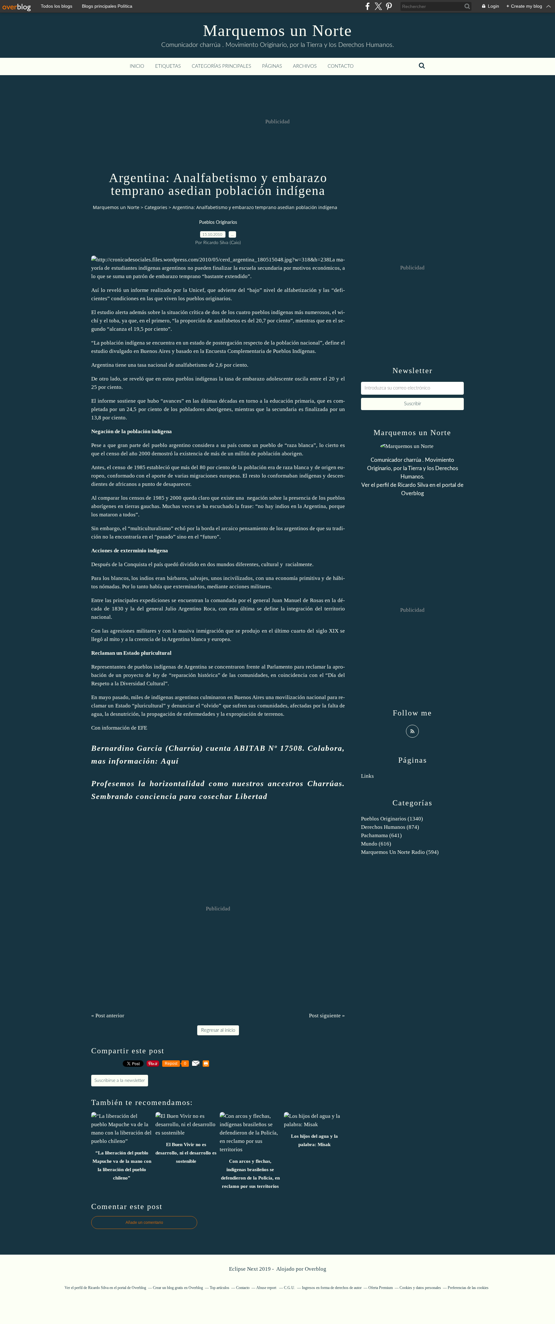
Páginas (272, 66)
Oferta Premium (380, 1287)
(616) (376, 844)
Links (367, 776)
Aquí (170, 761)
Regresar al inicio (218, 1030)
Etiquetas (168, 66)
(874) (390, 827)
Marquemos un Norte (277, 30)
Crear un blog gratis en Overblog (178, 1287)
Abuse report (266, 1287)
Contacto (341, 66)
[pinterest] (389, 6)
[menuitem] (137, 66)
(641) (381, 835)
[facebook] (368, 6)
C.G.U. (289, 1287)
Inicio (137, 66)
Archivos (305, 66)
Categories (156, 207)
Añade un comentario (144, 1222)
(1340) (392, 819)
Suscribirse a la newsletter (119, 1080)
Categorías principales (221, 66)
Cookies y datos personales (420, 1287)
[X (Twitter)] (378, 6)
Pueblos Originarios (218, 222)
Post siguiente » (327, 1016)
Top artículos (219, 1287)
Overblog (315, 1269)
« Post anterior (107, 1016)
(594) (400, 852)
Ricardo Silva (413, 485)
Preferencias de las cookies (468, 1287)
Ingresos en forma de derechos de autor (332, 1287)
